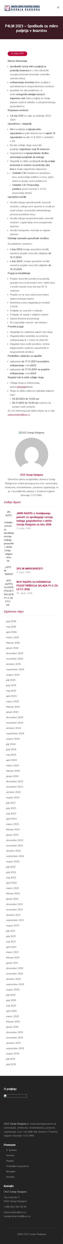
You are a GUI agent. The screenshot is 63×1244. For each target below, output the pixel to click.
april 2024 (11, 760)
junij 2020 (11, 1000)
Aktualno (10, 1171)
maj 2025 (11, 691)
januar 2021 (12, 963)
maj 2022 (11, 877)
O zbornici (11, 1150)
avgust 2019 (12, 1053)
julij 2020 (10, 995)
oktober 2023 (13, 792)
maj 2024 (11, 755)
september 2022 (15, 856)
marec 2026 (12, 637)
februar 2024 (13, 771)
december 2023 (14, 781)
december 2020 (14, 968)
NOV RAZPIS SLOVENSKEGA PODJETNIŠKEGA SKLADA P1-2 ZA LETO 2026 (37, 585)
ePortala (21, 387)
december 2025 (14, 653)
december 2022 (14, 840)
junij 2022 (11, 872)
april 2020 (11, 1011)
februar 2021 (13, 957)
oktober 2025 (13, 664)
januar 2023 (12, 835)
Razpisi (10, 1161)
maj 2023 (11, 813)
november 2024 (14, 723)
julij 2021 (10, 931)
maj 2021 (11, 941)
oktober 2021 (13, 915)
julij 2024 (11, 744)
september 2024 (15, 733)
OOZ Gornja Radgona (31, 475)
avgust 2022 (13, 861)
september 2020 (15, 984)
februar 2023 (13, 829)
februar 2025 (13, 707)
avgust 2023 (13, 797)
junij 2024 (11, 749)
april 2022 (11, 883)
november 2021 (14, 909)
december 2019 (14, 1032)
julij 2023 (10, 803)
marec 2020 (12, 1016)
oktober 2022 (13, 851)
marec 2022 (12, 888)
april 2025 (11, 696)
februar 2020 (13, 1021)
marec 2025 (12, 701)
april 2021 (11, 947)
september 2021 (15, 920)
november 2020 (14, 974)
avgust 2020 (13, 989)
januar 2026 (12, 648)
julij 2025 (10, 680)
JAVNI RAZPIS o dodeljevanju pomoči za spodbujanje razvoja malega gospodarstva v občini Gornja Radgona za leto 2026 (35, 519)
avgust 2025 (13, 675)
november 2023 (14, 787)
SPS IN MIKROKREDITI (30, 569)
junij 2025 (11, 685)
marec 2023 (12, 824)
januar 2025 (12, 712)
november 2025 (14, 659)
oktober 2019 (13, 1043)
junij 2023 (11, 808)
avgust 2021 (12, 925)
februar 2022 (13, 893)
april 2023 (11, 819)
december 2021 (14, 904)
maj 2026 (11, 627)
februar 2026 (13, 643)
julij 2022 (10, 867)
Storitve (10, 1155)
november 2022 (14, 845)
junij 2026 (11, 621)
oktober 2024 (13, 728)
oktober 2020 (13, 979)
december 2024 (14, 717)
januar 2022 (12, 899)
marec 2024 (12, 765)
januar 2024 (12, 776)
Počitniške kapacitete (17, 1166)
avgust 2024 (13, 739)
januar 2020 (12, 1027)
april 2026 (11, 632)
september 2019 (15, 1048)
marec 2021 (12, 952)
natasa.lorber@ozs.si (19, 415)
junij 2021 (11, 936)
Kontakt (10, 1177)
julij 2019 (10, 1059)
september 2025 (15, 669)
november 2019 (14, 1038)
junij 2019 (11, 1064)
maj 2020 (11, 1006)
